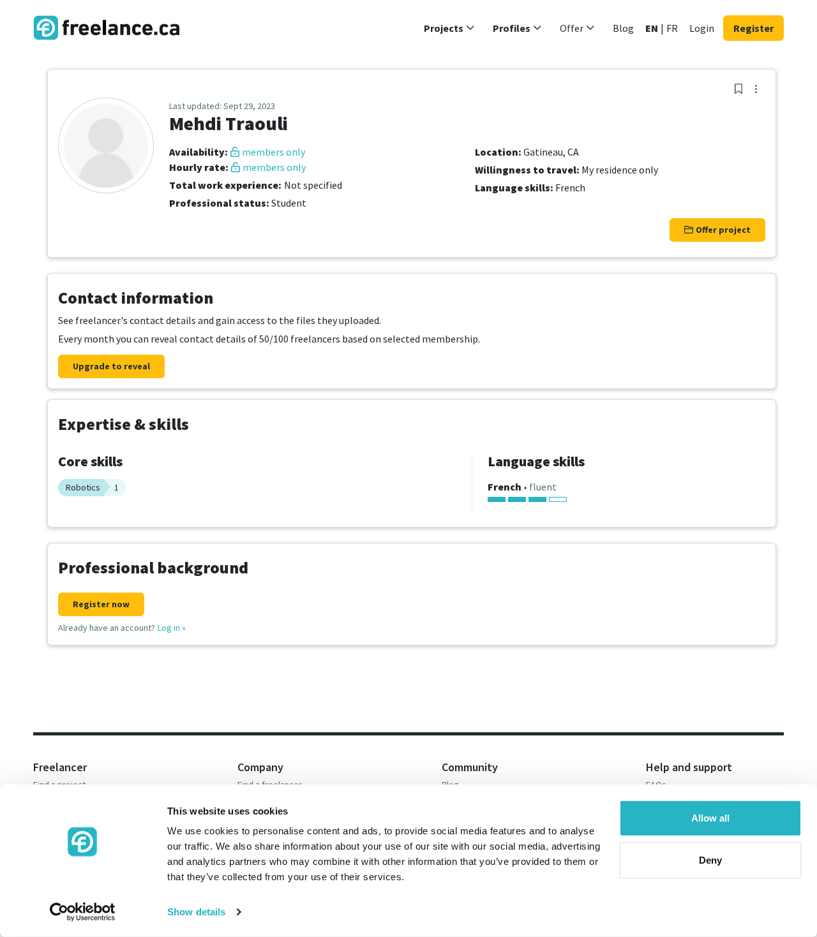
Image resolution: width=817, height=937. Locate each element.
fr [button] (672, 28)
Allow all (710, 818)
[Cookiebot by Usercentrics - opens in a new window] (83, 912)
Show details (196, 911)
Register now (101, 604)
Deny (710, 859)
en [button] (651, 28)
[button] (449, 28)
